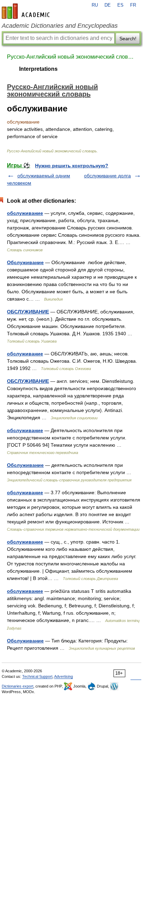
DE (107, 5)
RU (95, 5)
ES (120, 5)
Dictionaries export (17, 686)
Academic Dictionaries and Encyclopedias (60, 25)
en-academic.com (27, 11)
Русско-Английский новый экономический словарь (71, 57)
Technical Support (37, 676)
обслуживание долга (107, 175)
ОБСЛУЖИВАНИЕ (28, 311)
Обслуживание (25, 262)
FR (133, 5)
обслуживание (25, 213)
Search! (127, 38)
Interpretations (38, 69)
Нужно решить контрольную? (71, 165)
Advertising (63, 676)
